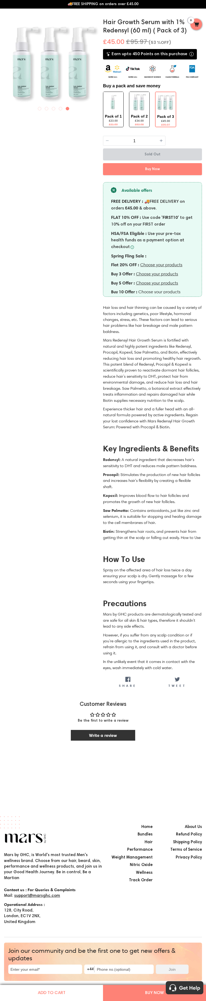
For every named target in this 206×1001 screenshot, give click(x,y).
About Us (193, 827)
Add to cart (51, 993)
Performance (140, 850)
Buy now (154, 993)
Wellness (144, 873)
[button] (196, 26)
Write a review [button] (103, 735)
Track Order (141, 880)
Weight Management (132, 858)
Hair (149, 842)
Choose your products (161, 264)
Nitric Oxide (141, 865)
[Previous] (9, 61)
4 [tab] (60, 107)
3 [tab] (53, 107)
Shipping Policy (187, 842)
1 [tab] (39, 107)
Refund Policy (189, 835)
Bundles (145, 835)
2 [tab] (46, 107)
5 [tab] (67, 107)
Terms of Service (186, 850)
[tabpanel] (53, 62)
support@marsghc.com (37, 896)
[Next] (98, 61)
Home (147, 827)
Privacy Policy (189, 858)
